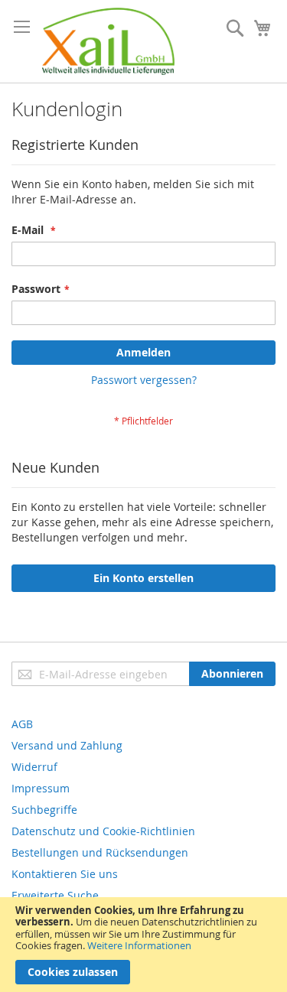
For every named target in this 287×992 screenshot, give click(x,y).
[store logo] (108, 41)
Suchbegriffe (44, 809)
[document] (143, 944)
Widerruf (34, 766)
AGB (22, 724)
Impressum (40, 788)
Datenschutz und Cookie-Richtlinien (103, 831)
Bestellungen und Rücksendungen (99, 852)
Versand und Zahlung (66, 745)
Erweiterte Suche (55, 895)
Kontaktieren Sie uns (64, 874)
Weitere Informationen (139, 945)
